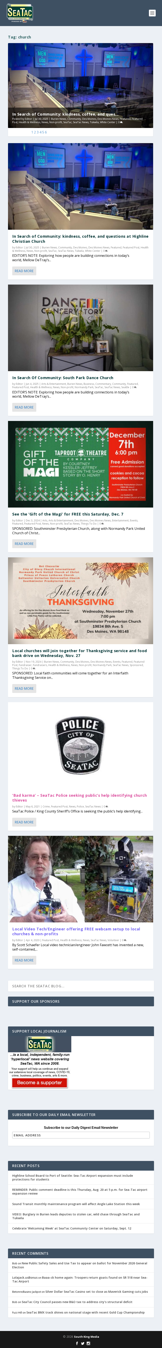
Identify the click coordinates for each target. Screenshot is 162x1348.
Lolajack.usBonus (25, 1277)
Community (74, 119)
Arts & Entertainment (53, 384)
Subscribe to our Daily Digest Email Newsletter (81, 1127)
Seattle (125, 387)
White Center (107, 122)
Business (89, 384)
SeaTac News (81, 122)
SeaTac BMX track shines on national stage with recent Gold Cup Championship (85, 1312)
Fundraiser (25, 665)
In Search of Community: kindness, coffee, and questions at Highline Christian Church (80, 239)
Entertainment (120, 520)
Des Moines (89, 119)
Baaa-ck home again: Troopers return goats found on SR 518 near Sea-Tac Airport (79, 1279)
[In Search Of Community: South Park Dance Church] (80, 328)
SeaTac (67, 122)
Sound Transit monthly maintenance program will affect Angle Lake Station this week (76, 1204)
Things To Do (89, 523)
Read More (24, 271)
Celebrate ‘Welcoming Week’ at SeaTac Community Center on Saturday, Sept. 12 (71, 1228)
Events (134, 520)
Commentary (103, 384)
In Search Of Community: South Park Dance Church (62, 377)
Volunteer (113, 940)
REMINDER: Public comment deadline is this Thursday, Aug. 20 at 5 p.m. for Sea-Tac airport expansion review (79, 1191)
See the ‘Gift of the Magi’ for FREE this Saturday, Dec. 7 (67, 514)
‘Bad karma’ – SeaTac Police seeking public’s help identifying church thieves (79, 798)
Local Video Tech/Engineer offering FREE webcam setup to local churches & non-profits (76, 931)
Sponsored (136, 665)
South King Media (86, 1337)
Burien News (58, 119)
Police (80, 806)
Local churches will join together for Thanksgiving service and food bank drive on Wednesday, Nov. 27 (79, 653)
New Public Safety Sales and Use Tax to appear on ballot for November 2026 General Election (79, 1265)
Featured (125, 119)
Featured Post (131, 247)
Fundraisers (40, 665)
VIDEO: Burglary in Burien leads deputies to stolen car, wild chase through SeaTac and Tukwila (76, 1216)
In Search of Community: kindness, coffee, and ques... (65, 114)
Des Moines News (108, 119)
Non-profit (55, 122)
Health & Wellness (29, 122)
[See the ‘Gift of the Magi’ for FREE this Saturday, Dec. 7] (80, 464)
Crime (46, 806)
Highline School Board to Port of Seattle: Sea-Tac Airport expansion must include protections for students (72, 1177)
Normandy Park (84, 387)
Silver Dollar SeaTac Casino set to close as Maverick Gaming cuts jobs (96, 1292)
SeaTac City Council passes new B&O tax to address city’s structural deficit (77, 1302)
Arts (44, 520)
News (45, 122)
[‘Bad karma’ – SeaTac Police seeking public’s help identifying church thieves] (80, 745)
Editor (28, 119)
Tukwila (94, 122)
